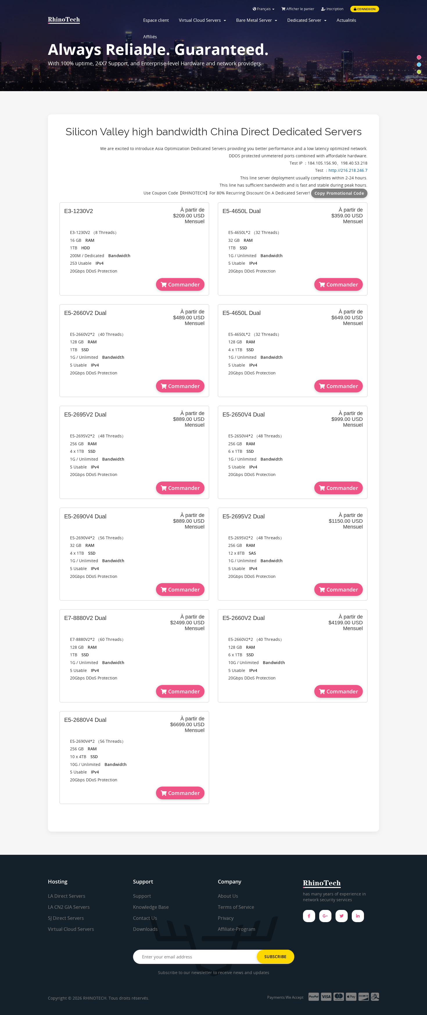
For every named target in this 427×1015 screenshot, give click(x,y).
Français (264, 8)
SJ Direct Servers (66, 918)
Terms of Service (236, 907)
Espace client (156, 20)
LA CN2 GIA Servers (69, 907)
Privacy (226, 918)
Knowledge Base (151, 907)
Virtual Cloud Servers (201, 20)
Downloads (145, 929)
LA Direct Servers (66, 896)
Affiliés (150, 36)
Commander (183, 284)
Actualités (346, 20)
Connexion (366, 9)
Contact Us (145, 918)
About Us (228, 896)
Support (142, 896)
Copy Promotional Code (339, 193)
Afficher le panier (300, 8)
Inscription (334, 8)
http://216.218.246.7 (348, 170)
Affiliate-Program (236, 929)
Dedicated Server (305, 20)
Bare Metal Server (255, 20)
